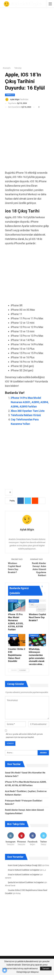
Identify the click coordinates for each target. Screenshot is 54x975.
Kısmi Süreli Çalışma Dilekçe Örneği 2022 (25, 865)
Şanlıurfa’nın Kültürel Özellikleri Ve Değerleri (26, 882)
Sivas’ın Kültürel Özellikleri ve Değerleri (23, 870)
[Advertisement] (27, 36)
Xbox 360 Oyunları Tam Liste (27, 410)
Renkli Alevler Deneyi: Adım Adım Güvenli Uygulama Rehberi (39, 569)
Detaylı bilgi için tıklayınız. (28, 972)
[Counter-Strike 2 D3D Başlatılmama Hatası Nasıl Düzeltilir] (16, 640)
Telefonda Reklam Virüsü (26, 415)
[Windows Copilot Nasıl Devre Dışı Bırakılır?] (37, 606)
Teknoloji (10, 95)
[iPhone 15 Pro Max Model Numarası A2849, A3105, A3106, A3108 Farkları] (16, 606)
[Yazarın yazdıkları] (27, 519)
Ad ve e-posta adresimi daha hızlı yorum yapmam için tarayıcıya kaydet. (24, 735)
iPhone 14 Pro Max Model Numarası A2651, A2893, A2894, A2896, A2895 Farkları (30, 402)
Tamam (45, 968)
